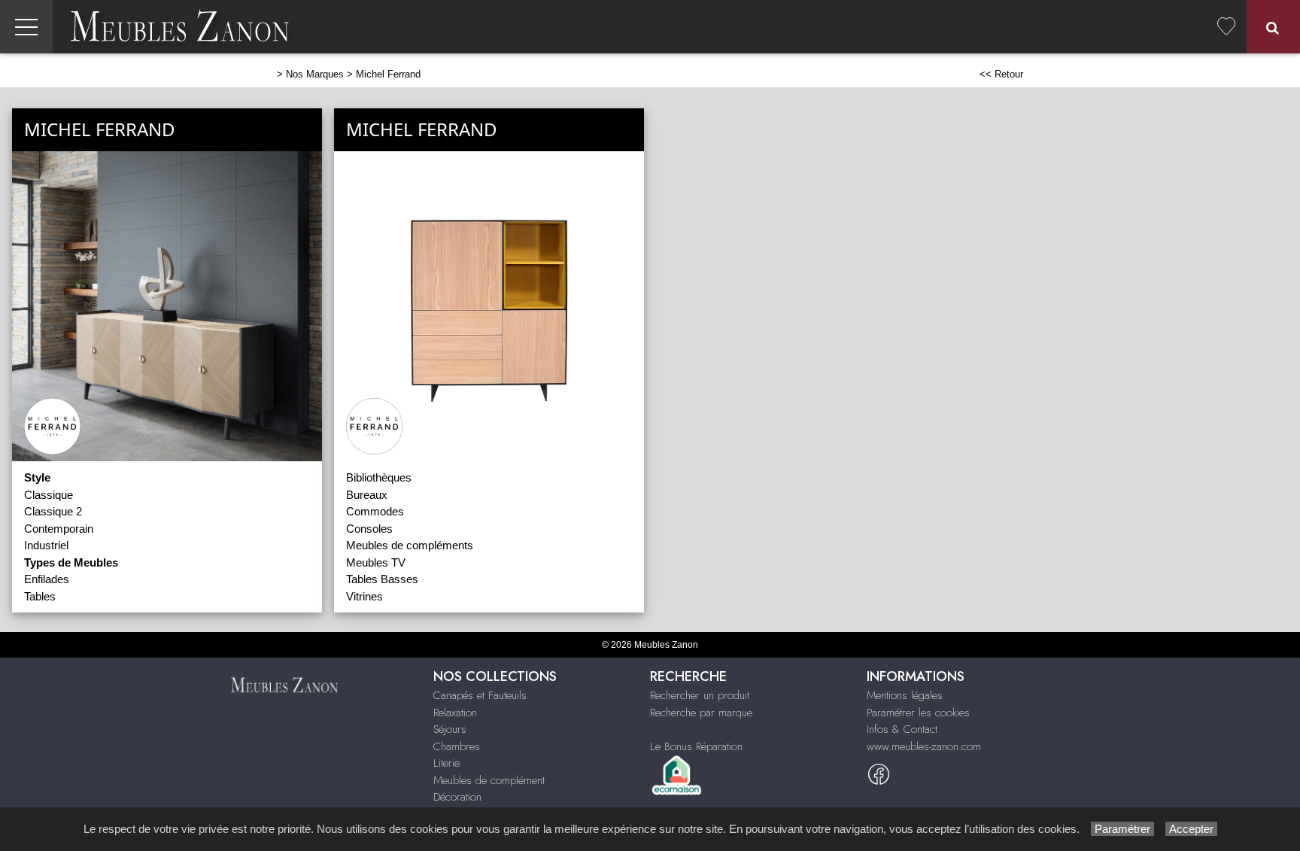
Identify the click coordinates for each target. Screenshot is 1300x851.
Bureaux (366, 494)
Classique (48, 494)
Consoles (369, 528)
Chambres (456, 746)
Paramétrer (1122, 828)
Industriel (46, 545)
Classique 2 (53, 511)
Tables (40, 596)
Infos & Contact (902, 729)
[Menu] (26, 26)
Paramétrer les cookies (918, 712)
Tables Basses (382, 579)
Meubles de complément (489, 780)
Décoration (457, 797)
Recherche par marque (701, 712)
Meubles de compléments (409, 545)
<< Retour (1001, 74)
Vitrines (364, 596)
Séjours (449, 729)
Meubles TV (375, 562)
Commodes (375, 511)
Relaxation (455, 712)
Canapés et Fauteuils (480, 695)
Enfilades (46, 579)
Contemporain (58, 528)
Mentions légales (905, 695)
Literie (446, 763)
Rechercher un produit (699, 695)
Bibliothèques (379, 477)
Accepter (1191, 828)
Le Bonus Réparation (696, 746)
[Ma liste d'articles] (1226, 26)
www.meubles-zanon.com (924, 746)
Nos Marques (315, 74)
